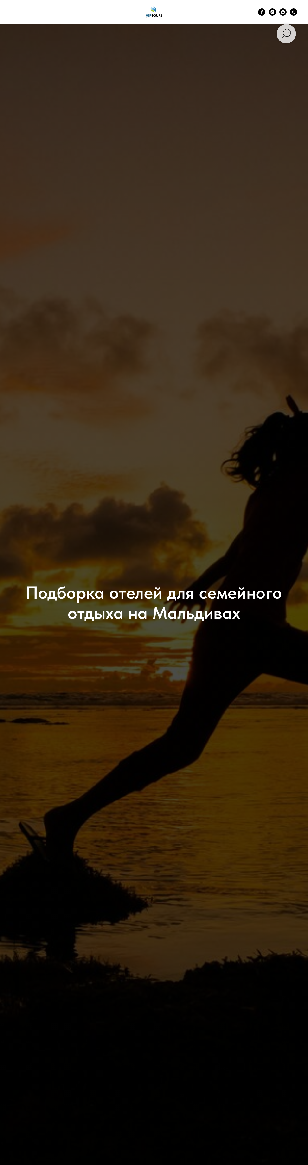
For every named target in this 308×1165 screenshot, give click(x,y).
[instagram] (272, 14)
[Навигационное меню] (13, 12)
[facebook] (261, 14)
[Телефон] (293, 14)
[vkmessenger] (283, 14)
